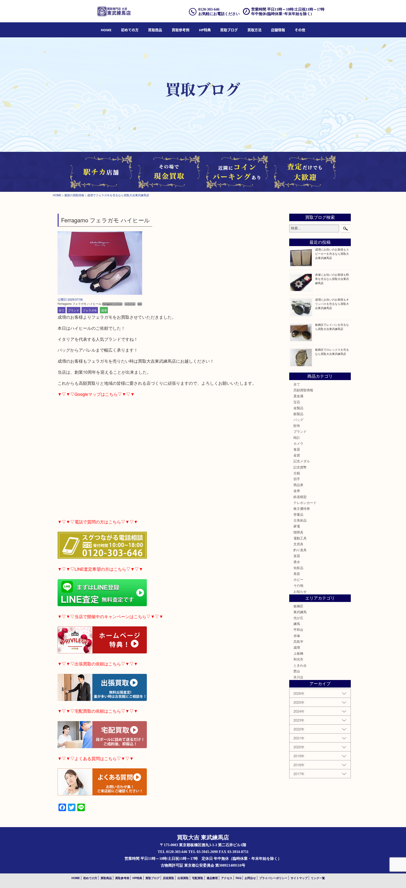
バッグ (298, 419)
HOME (106, 30)
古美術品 (300, 520)
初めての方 (130, 30)
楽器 (296, 555)
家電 (296, 526)
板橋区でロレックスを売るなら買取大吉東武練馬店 (332, 351)
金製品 (298, 407)
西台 (296, 671)
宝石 (296, 402)
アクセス (226, 878)
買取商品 (155, 30)
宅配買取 (197, 878)
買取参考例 (180, 30)
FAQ (238, 878)
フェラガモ (90, 310)
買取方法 (254, 30)
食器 (296, 449)
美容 (296, 573)
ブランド (73, 310)
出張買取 (183, 878)
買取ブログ (229, 30)
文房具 (298, 544)
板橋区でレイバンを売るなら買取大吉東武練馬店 (332, 326)
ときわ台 (300, 665)
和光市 (298, 659)
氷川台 (298, 677)
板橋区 (298, 606)
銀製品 (298, 413)
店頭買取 (168, 878)
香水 (296, 561)
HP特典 (205, 30)
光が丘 (298, 617)
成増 (104, 310)
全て (61, 310)
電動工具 (300, 538)
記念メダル (301, 461)
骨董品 (298, 514)
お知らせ (300, 591)
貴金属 (298, 395)
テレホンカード (304, 502)
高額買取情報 (303, 390)
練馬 (296, 623)
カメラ (298, 443)
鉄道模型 (300, 496)
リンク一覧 (318, 878)
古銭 (296, 473)
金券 (296, 490)
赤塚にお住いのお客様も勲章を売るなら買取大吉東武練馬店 (332, 278)
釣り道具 (300, 549)
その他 (298, 585)
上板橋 (298, 653)
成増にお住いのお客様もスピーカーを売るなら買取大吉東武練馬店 (332, 253)
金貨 (296, 455)
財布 (296, 425)
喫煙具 (298, 532)
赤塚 (296, 635)
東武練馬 (300, 611)
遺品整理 (212, 878)
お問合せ (250, 878)
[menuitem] (106, 30)
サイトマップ (299, 878)
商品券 (298, 484)
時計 (296, 437)
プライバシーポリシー (273, 878)
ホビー (298, 579)
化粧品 (298, 567)
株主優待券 (301, 508)
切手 (296, 478)
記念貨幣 (300, 467)
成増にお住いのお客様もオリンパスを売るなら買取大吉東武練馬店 (332, 303)
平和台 (298, 629)
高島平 (298, 641)
